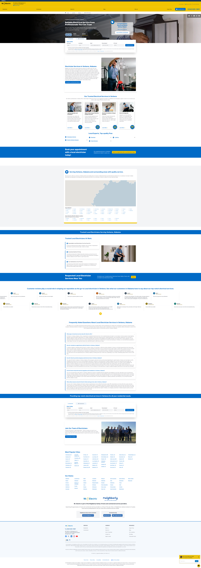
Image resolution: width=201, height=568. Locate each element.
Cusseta (74, 210)
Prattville (117, 210)
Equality (81, 213)
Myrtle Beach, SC (104, 456)
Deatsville (74, 213)
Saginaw (95, 218)
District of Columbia (76, 483)
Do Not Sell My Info (106, 559)
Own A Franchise (196, 4)
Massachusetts (95, 482)
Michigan (94, 484)
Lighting (117, 137)
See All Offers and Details (122, 32)
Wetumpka (131, 210)
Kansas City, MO (86, 467)
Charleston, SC (68, 465)
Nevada (102, 482)
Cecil (67, 213)
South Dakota (122, 478)
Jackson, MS (85, 465)
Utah (120, 484)
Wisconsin (130, 480)
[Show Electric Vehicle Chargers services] (87, 140)
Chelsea (74, 218)
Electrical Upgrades (124, 113)
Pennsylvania (112, 486)
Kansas (84, 486)
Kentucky (85, 489)
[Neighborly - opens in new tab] (110, 499)
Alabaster (67, 218)
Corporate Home (132, 536)
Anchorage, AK (68, 454)
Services (86, 525)
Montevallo (89, 218)
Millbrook (102, 213)
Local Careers (181, 4)
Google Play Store (118, 515)
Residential (5, 9)
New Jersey (103, 486)
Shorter (117, 213)
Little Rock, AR (95, 458)
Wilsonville (117, 218)
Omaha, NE (103, 464)
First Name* (69, 43)
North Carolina (113, 478)
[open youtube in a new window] (199, 16)
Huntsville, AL (86, 461)
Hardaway (88, 210)
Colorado (67, 489)
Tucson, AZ (121, 465)
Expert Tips (169, 9)
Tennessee (121, 480)
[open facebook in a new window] (189, 16)
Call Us (133, 277)
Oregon (111, 484)
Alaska (67, 480)
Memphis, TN (95, 467)
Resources (131, 525)
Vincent (110, 218)
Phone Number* (104, 43)
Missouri (103, 478)
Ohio (111, 480)
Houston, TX (85, 458)
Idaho (84, 478)
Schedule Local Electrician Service (73, 82)
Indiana (84, 482)
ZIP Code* (115, 43)
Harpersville (82, 218)
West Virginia (130, 478)
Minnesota (94, 486)
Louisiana (94, 478)
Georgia (76, 488)
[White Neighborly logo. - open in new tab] (3, 1)
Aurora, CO (68, 458)
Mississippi (94, 489)
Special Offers (189, 4)
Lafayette (95, 213)
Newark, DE (103, 458)
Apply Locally (108, 536)
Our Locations (132, 532)
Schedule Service (181, 9)
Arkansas (67, 484)
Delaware (76, 480)
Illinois (84, 480)
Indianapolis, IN (86, 463)
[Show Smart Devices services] (111, 141)
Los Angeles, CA (95, 461)
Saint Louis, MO (113, 458)
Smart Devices (94, 141)
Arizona (67, 482)
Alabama (79, 12)
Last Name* (80, 43)
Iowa (84, 484)
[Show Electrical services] (111, 137)
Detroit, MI (76, 465)
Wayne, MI (130, 456)
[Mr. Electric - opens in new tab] (90, 499)
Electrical (93, 137)
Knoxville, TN (95, 454)
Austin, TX (68, 461)
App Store (108, 515)
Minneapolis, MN (104, 454)
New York (103, 489)
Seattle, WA (121, 458)
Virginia (120, 486)
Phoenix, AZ (112, 454)
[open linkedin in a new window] (194, 16)
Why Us (136, 9)
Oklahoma (112, 482)
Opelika (110, 213)
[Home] (65, 12)
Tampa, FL (121, 463)
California (67, 486)
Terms (76, 49)
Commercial (38, 9)
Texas (120, 482)
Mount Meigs (110, 210)
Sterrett (102, 218)
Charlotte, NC (68, 467)
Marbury (102, 210)
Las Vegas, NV (95, 456)
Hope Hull (88, 213)
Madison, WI (94, 465)
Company (107, 525)
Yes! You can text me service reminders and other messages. (78, 47)
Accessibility (98, 559)
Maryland (94, 480)
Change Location (17, 5)
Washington (121, 489)
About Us (72, 9)
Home (68, 12)
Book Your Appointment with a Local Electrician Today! (124, 152)
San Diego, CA (113, 465)
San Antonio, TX (113, 463)
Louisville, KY (95, 463)
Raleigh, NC (112, 456)
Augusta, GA (68, 456)
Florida (75, 486)
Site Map (131, 534)
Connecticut (76, 478)
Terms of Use (86, 559)
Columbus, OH (77, 458)
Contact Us (107, 534)
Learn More (69, 127)
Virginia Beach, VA (131, 454)
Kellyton (95, 210)
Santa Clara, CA (122, 454)
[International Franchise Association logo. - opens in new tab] (67, 540)
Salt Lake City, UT (113, 461)
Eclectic (81, 210)
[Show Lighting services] (135, 137)
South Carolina (113, 489)
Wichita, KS (130, 458)
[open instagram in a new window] (196, 16)
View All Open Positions (71, 436)
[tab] (70, 39)
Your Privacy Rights (116, 559)
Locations (73, 12)
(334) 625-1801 (194, 9)
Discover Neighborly (87, 515)
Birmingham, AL (69, 463)
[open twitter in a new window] (191, 16)
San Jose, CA (113, 467)
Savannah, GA (122, 456)
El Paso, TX (85, 454)
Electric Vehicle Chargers (73, 140)
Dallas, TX (76, 460)
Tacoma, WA (121, 461)
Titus (123, 210)
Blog (104, 9)
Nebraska (103, 480)
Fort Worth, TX (86, 456)
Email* (91, 43)
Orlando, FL (103, 466)
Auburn (67, 210)
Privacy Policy (80, 49)
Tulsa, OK (121, 467)
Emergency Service (71, 136)
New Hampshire (104, 484)
